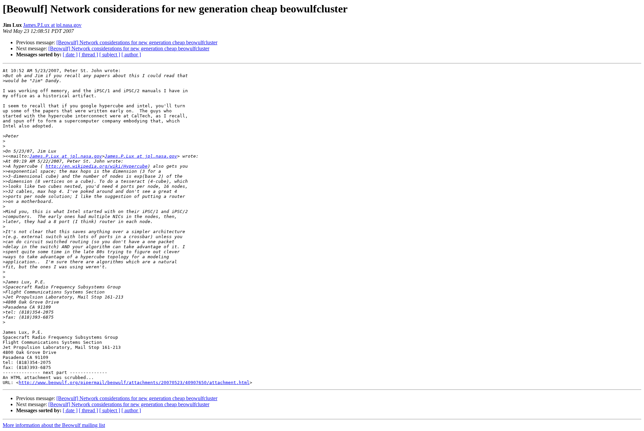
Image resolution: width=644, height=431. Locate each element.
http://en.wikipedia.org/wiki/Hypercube (97, 166)
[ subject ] (109, 54)
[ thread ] (88, 54)
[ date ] (70, 54)
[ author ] (131, 54)
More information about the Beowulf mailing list (54, 425)
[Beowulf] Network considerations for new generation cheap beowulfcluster (136, 42)
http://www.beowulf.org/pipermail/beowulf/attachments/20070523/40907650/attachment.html (134, 382)
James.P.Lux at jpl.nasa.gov (52, 25)
